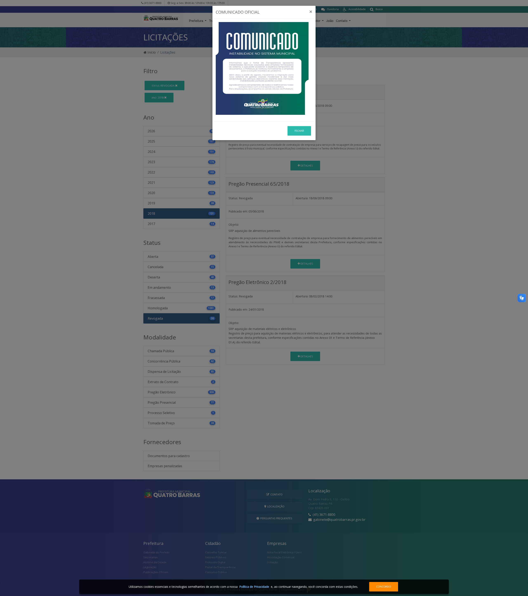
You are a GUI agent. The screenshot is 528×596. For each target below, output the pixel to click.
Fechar (299, 131)
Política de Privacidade (254, 587)
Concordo (383, 586)
